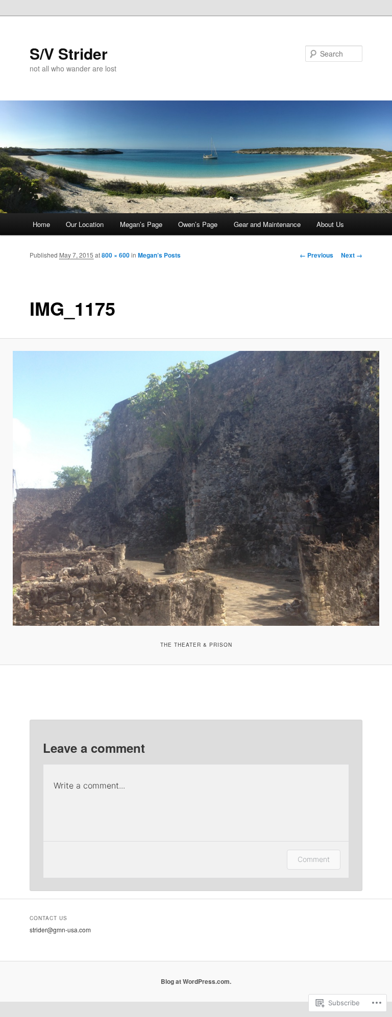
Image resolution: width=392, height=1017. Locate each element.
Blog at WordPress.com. (196, 981)
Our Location (85, 224)
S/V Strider (69, 53)
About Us (330, 224)
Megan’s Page (141, 224)
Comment (314, 859)
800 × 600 (116, 255)
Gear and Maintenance (267, 224)
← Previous (316, 255)
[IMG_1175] (196, 488)
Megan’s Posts (159, 255)
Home (41, 224)
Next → (351, 255)
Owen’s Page (197, 224)
